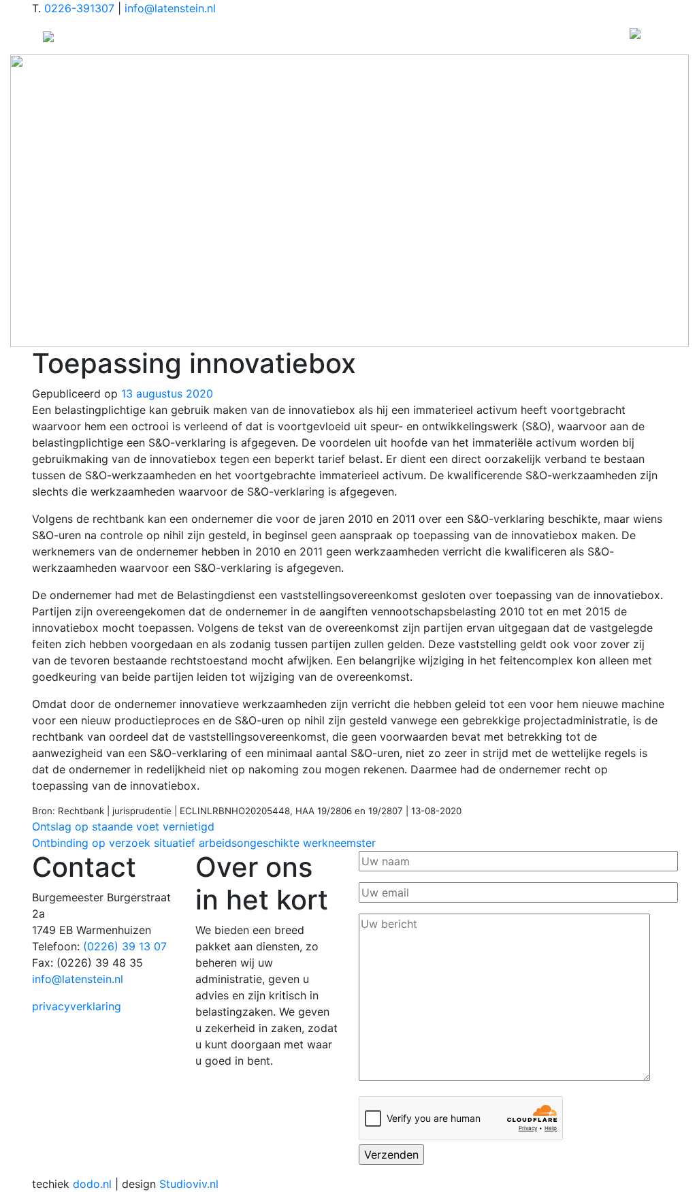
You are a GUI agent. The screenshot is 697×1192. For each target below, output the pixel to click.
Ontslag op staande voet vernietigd (123, 826)
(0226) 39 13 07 (125, 946)
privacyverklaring (76, 1006)
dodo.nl (92, 1184)
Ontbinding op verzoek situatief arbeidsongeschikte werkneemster (204, 843)
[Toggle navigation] (635, 35)
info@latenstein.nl (170, 8)
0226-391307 (79, 8)
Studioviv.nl (188, 1184)
